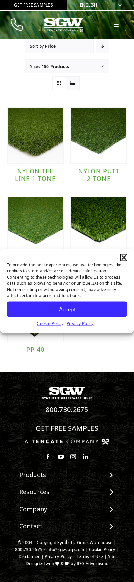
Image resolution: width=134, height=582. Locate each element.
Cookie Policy (50, 323)
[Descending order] (102, 46)
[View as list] (72, 83)
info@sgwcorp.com (65, 549)
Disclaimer (29, 556)
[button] (123, 257)
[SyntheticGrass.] (63, 20)
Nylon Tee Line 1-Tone (35, 175)
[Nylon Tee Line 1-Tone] (35, 135)
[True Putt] (98, 225)
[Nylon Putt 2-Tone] (98, 135)
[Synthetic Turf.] (67, 388)
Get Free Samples (67, 428)
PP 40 (35, 349)
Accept (67, 309)
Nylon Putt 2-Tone (99, 175)
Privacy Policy (80, 323)
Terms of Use (90, 556)
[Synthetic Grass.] (67, 441)
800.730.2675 (67, 409)
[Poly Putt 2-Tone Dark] (35, 225)
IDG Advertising (92, 564)
